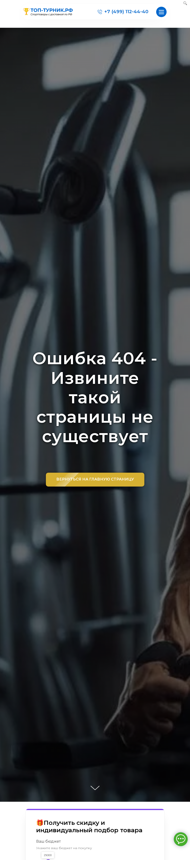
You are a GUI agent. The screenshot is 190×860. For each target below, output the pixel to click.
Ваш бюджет (48, 841)
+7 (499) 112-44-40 (126, 11)
